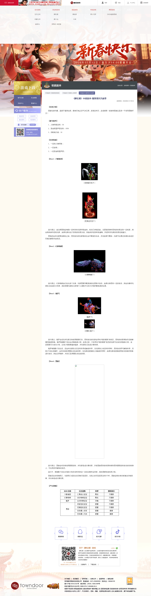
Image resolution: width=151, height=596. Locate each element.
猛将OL (37, 24)
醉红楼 (56, 14)
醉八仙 (56, 19)
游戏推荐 (145, 2)
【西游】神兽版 (56, 24)
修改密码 (21, 120)
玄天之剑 (37, 14)
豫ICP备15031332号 (72, 583)
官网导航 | (85, 579)
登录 (106, 2)
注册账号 (83, 564)
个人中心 (132, 2)
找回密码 (33, 120)
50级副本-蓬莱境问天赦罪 (87, 93)
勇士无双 (93, 14)
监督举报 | (102, 579)
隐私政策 (110, 579)
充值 (119, 2)
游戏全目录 (11, 2)
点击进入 (32, 124)
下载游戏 (93, 564)
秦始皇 (75, 14)
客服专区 (21, 116)
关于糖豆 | (68, 579)
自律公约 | (94, 579)
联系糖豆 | (77, 579)
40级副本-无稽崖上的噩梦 (70, 93)
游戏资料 (33, 116)
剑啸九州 (37, 19)
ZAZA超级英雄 (112, 14)
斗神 (74, 19)
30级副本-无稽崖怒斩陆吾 (52, 93)
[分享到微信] (117, 548)
